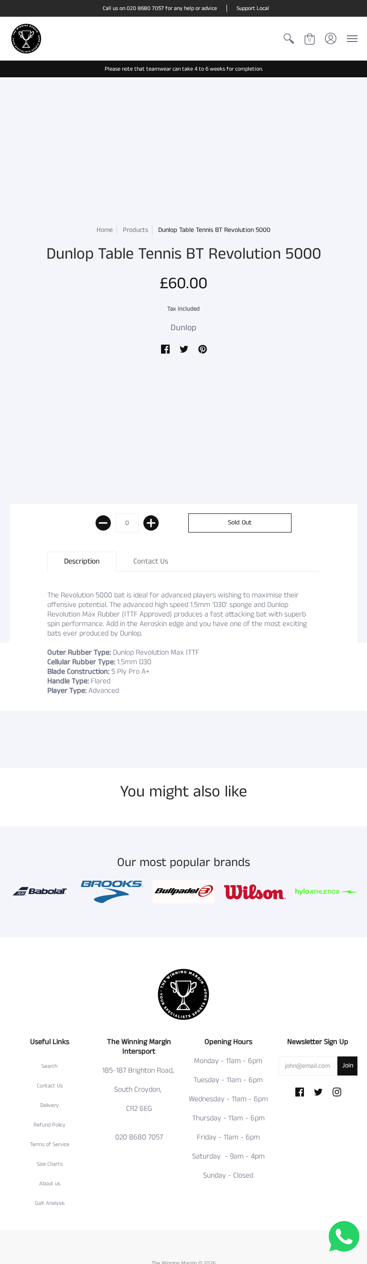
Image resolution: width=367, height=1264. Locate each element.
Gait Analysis (50, 1203)
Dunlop (183, 328)
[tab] (82, 562)
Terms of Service (49, 1144)
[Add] (151, 523)
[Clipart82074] (112, 891)
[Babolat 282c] (41, 891)
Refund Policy (49, 1125)
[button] (288, 38)
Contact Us (50, 1086)
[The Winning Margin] (26, 38)
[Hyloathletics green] (326, 891)
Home (105, 230)
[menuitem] (288, 38)
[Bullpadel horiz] (183, 892)
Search (49, 1066)
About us (49, 1184)
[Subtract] (103, 523)
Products (135, 230)
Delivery (49, 1105)
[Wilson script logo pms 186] (255, 891)
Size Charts (50, 1164)
